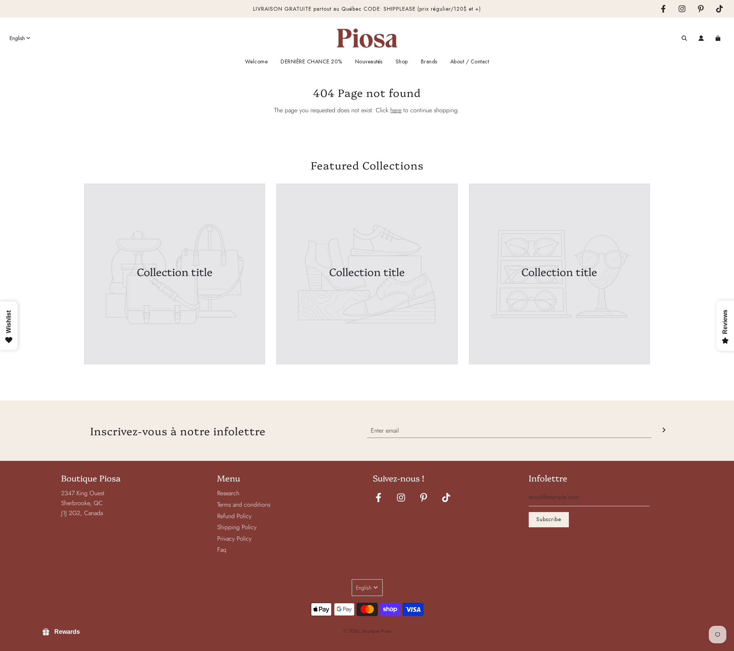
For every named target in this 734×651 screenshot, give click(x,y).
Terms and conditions (243, 504)
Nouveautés (369, 61)
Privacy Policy (234, 538)
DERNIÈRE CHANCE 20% (311, 61)
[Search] (684, 38)
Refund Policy (234, 516)
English (17, 38)
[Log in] (701, 38)
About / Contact (469, 61)
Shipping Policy (237, 527)
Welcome (256, 61)
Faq (221, 549)
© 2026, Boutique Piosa (367, 631)
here (395, 110)
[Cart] (719, 38)
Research (228, 493)
